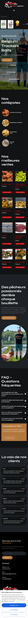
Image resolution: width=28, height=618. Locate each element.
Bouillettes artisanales (15, 112)
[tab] (14, 395)
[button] (14, 10)
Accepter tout (14, 605)
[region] (14, 604)
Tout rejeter (14, 614)
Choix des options (7, 192)
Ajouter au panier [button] (20, 217)
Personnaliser (14, 610)
